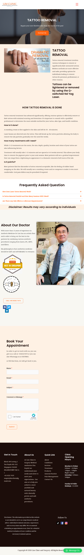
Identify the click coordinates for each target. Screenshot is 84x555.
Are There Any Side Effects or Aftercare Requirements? (23, 201)
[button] (42, 191)
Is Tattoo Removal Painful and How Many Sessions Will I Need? (26, 196)
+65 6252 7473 (9, 475)
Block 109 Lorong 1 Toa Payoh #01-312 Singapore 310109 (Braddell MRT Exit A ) (11, 467)
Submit (12, 427)
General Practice (51, 474)
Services (48, 465)
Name (9, 368)
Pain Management (51, 476)
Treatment (49, 468)
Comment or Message (15, 397)
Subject (10, 387)
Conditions (48, 463)
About (47, 460)
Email (9, 378)
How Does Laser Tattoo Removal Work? (17, 192)
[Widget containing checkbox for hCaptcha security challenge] (22, 417)
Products (48, 471)
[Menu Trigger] (77, 4)
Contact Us (48, 479)
